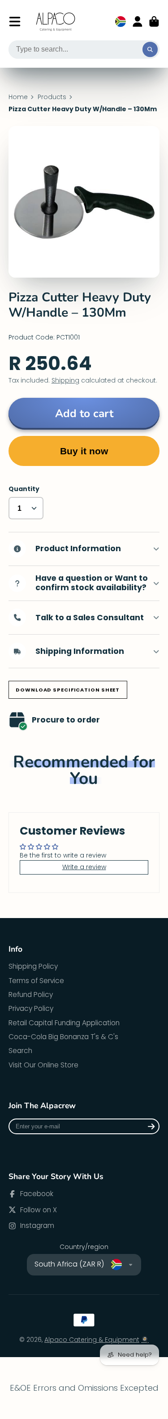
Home (18, 97)
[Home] (56, 21)
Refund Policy (31, 994)
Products (52, 97)
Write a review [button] (84, 866)
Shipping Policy (33, 966)
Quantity (24, 489)
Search (20, 1050)
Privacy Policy (31, 1008)
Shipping (65, 380)
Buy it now (84, 451)
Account (137, 21)
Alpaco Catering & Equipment (91, 1339)
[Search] (150, 49)
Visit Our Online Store (43, 1065)
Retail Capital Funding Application (64, 1022)
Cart (154, 21)
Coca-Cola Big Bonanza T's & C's (63, 1036)
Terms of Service (36, 980)
